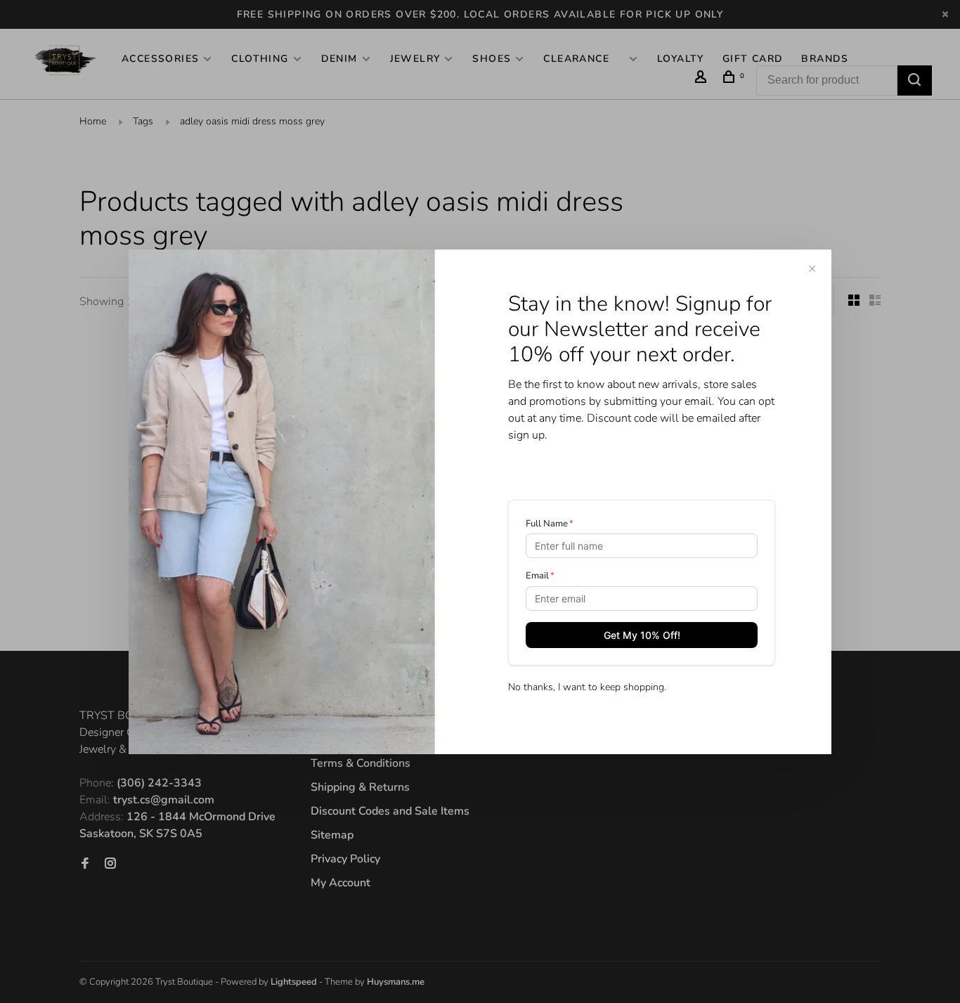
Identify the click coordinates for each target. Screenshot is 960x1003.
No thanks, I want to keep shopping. (587, 687)
